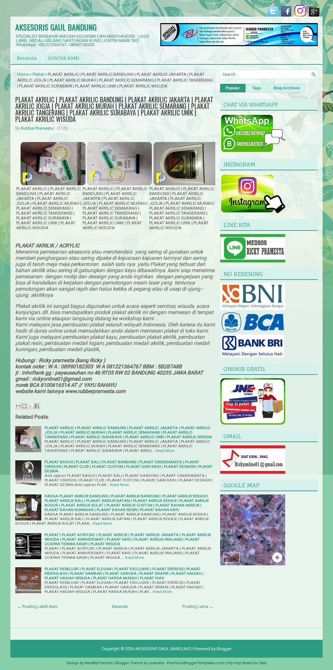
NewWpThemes (99, 663)
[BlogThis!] (24, 406)
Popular (233, 88)
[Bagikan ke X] (30, 406)
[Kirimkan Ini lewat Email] (18, 406)
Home (23, 74)
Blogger (224, 648)
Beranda (27, 58)
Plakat (38, 74)
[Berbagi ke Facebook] (36, 406)
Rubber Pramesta (37, 128)
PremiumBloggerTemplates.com (195, 663)
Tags (256, 88)
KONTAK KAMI (63, 58)
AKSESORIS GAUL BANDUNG (56, 27)
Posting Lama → (197, 606)
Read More (164, 450)
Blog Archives (286, 88)
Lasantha (156, 663)
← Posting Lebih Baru (37, 606)
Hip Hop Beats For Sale (247, 663)
